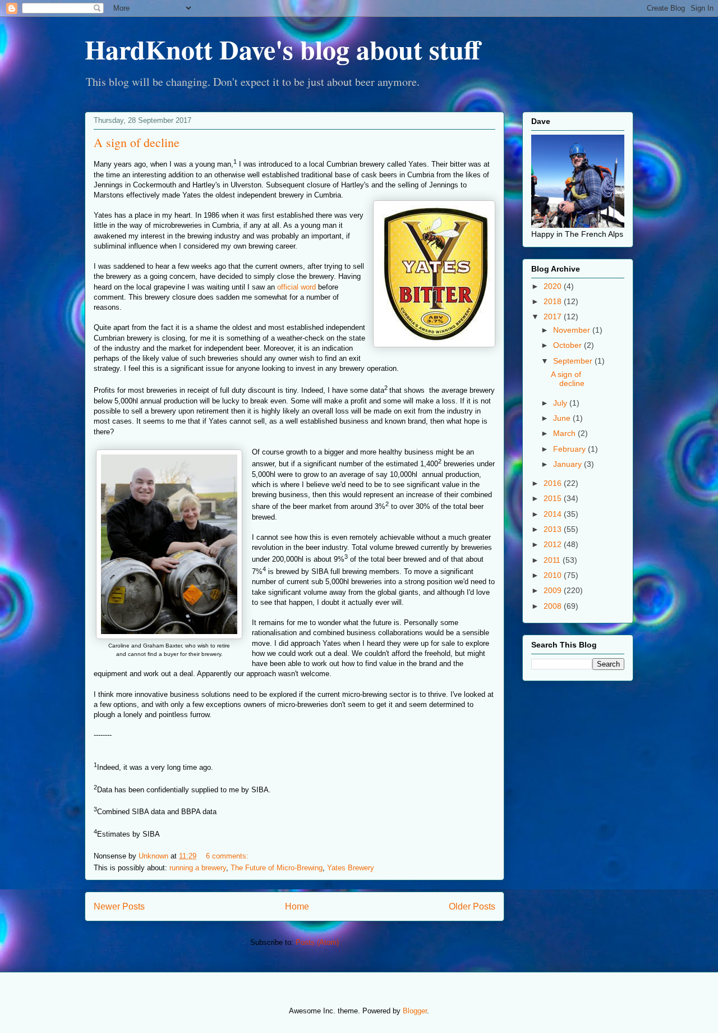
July (561, 402)
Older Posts (472, 906)
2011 (553, 559)
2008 (554, 606)
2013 (554, 529)
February (570, 448)
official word (296, 287)
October (568, 345)
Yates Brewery (350, 868)
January (568, 464)
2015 (554, 498)
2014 (554, 513)
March (565, 433)
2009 (554, 590)
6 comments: (228, 856)
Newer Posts (119, 906)
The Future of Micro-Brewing (277, 868)
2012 (554, 544)
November (572, 329)
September (574, 360)
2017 (554, 316)
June (563, 418)
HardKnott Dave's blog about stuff (282, 48)
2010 (554, 575)
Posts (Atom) (317, 942)
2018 (554, 301)
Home (297, 906)
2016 (554, 483)
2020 (554, 286)
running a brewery (197, 868)
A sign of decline (137, 142)
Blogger (415, 1011)
